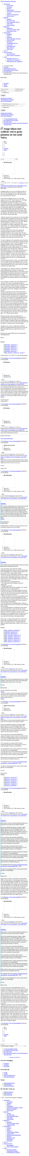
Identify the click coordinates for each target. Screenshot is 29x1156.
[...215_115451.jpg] (10, 777)
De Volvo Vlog (11, 20)
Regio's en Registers (12, 14)
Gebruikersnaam (19, 89)
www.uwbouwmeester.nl (7, 438)
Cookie (5, 1072)
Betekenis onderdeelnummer (12, 42)
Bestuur (9, 8)
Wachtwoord (18, 90)
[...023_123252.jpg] (10, 344)
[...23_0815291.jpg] (10, 632)
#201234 (12, 381)
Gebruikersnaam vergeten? (15, 61)
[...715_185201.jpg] (11, 640)
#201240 (12, 495)
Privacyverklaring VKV (9, 1075)
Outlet (9, 36)
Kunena (18, 1057)
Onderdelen (7, 33)
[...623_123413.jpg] (11, 638)
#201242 (12, 668)
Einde (5, 150)
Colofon (6, 1074)
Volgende (6, 148)
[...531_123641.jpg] (11, 636)
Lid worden (10, 5)
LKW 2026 (10, 24)
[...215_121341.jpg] (10, 779)
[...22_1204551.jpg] (12, 635)
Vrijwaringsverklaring (9, 1077)
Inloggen (3, 95)
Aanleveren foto (11, 31)
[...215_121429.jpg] (10, 782)
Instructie (10, 45)
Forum (5, 51)
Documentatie (8, 52)
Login (5, 57)
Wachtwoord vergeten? (13, 60)
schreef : (3, 503)
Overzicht (6, 83)
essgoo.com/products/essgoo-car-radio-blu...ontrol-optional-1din (14, 762)
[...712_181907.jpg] (11, 641)
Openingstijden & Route (14, 39)
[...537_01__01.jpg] (14, 352)
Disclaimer (6, 1063)
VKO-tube (9, 49)
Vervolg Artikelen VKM (13, 30)
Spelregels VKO (11, 46)
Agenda (6, 17)
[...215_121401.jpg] (10, 780)
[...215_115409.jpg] (10, 785)
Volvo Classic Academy (13, 55)
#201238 (12, 454)
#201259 (12, 812)
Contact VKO (10, 40)
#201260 (12, 921)
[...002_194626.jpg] (10, 346)
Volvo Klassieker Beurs (13, 22)
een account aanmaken (6, 101)
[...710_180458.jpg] (11, 630)
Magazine (6, 27)
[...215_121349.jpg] (10, 784)
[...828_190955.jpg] (10, 348)
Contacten (6, 1065)
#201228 (21, 182)
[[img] (2, 397)
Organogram (10, 10)
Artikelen (9, 7)
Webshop (9, 34)
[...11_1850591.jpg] (10, 633)
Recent (5, 84)
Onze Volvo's (10, 16)
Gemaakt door (12, 1057)
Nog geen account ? (13, 58)
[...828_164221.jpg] (10, 351)
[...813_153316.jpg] (10, 349)
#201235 (12, 427)
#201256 (12, 714)
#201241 (12, 554)
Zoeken (5, 86)
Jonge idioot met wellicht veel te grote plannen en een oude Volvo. (14, 383)
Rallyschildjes (11, 25)
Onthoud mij (5, 92)
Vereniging (7, 4)
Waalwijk (9, 37)
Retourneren (10, 48)
